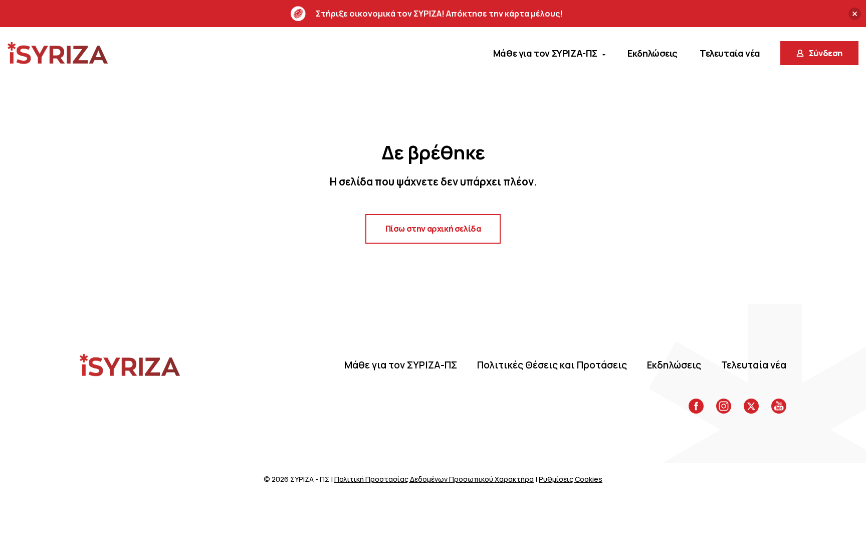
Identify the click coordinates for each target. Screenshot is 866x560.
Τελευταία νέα (753, 364)
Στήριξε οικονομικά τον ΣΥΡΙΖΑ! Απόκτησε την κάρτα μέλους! (439, 13)
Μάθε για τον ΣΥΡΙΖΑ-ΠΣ (400, 364)
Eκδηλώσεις (674, 364)
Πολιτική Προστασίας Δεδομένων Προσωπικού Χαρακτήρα (434, 479)
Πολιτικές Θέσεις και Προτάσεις (552, 364)
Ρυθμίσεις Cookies (570, 479)
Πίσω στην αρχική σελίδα (433, 228)
